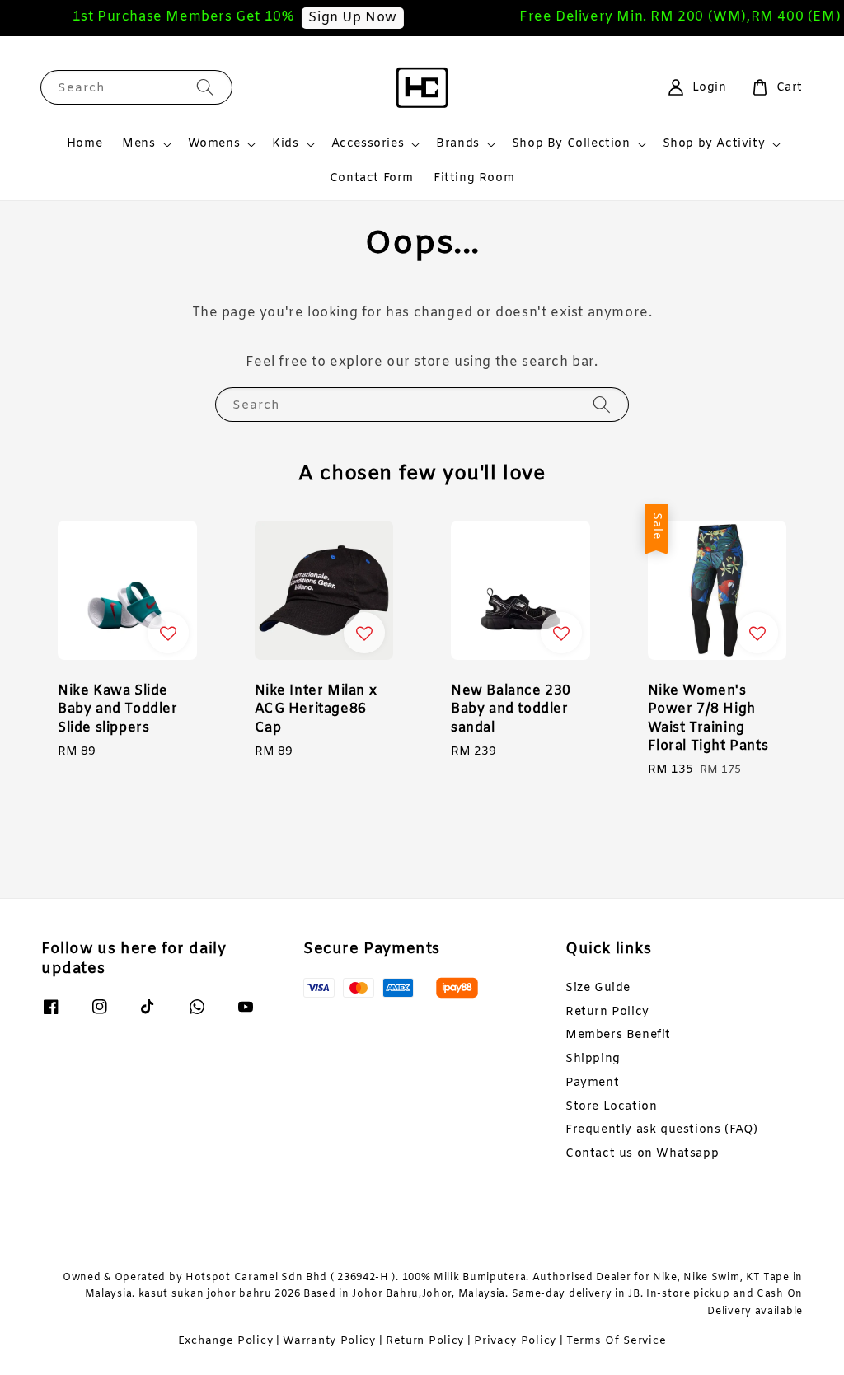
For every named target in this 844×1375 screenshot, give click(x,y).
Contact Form (372, 178)
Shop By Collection (571, 144)
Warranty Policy (329, 1341)
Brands (458, 144)
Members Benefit (618, 1035)
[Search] (205, 87)
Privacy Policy (515, 1341)
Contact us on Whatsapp (642, 1154)
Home (84, 144)
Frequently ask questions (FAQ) (661, 1130)
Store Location (611, 1107)
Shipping (593, 1059)
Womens (214, 144)
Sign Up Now (344, 17)
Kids (285, 144)
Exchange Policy (226, 1341)
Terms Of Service (616, 1341)
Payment (592, 1083)
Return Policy (607, 1012)
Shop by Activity (714, 144)
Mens (138, 144)
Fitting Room (474, 178)
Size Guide (598, 988)
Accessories (368, 144)
